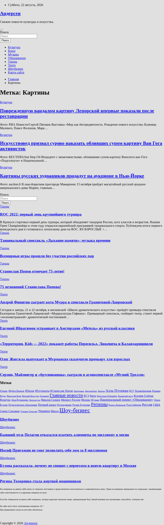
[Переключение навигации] (1, 29)
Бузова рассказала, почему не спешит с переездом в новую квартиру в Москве (68, 465)
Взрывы (156, 391)
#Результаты (42, 390)
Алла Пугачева (117, 391)
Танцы (12, 61)
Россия (147, 405)
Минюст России (70, 399)
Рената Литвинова (117, 405)
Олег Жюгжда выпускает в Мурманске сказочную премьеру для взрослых (65, 359)
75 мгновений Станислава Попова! (30, 287)
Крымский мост (125, 396)
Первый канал (47, 404)
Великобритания (143, 391)
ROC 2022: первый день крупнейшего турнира (41, 214)
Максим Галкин (50, 399)
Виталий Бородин (30, 396)
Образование (17, 58)
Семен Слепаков (10, 411)
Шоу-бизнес (74, 410)
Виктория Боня (14, 396)
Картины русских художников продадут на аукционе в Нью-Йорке (72, 175)
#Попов (29, 390)
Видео (3, 396)
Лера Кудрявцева (19, 400)
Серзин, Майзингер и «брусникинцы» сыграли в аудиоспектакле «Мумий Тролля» (72, 374)
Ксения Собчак (143, 395)
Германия (44, 396)
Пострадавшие (64, 405)
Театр (12, 65)
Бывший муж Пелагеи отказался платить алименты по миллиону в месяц (64, 435)
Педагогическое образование (22, 405)
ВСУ (131, 391)
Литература (34, 400)
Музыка (13, 54)
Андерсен (10, 13)
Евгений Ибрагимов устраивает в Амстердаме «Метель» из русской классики (67, 328)
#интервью (79, 391)
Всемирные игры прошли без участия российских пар (47, 256)
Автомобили (91, 391)
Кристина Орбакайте (107, 396)
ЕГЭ (86, 395)
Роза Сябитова (133, 405)
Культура (14, 47)
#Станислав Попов (61, 390)
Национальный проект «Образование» (126, 399)
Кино (11, 51)
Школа (55, 411)
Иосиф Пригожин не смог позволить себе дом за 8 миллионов (53, 450)
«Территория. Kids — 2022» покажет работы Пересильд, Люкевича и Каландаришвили (76, 344)
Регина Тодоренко (81, 405)
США (156, 404)
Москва (85, 399)
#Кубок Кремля (16, 391)
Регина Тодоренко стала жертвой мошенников (40, 481)
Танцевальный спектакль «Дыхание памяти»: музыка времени (55, 240)
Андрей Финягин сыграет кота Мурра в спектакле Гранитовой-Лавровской (66, 302)
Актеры (101, 391)
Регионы (99, 404)
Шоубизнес (15, 68)
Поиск (4, 32)
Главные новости (66, 395)
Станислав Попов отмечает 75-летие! (32, 271)
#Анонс (4, 391)
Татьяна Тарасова (28, 411)
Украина (44, 411)
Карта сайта (16, 72)
